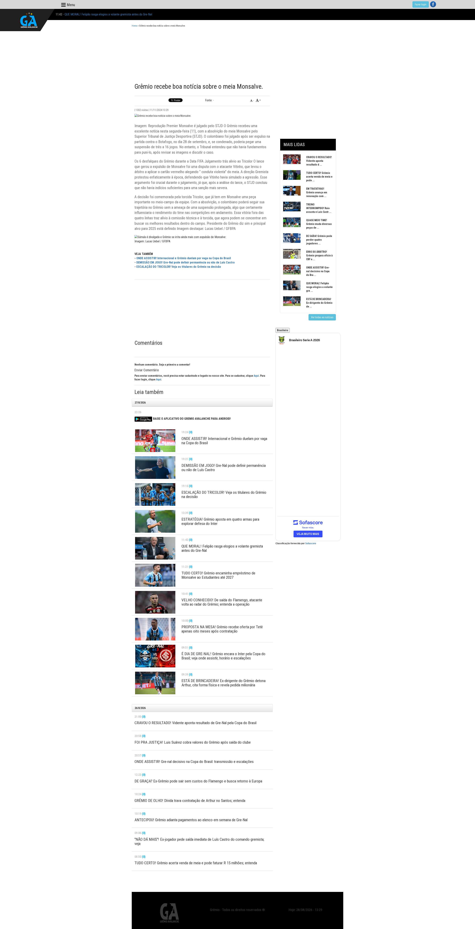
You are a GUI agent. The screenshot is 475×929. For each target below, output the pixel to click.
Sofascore (310, 543)
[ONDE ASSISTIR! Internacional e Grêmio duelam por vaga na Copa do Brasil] (155, 440)
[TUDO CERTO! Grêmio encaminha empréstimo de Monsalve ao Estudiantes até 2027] (155, 575)
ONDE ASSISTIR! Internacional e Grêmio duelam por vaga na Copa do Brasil (183, 258)
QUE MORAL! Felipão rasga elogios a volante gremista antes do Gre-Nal (108, 14)
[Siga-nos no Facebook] (433, 4)
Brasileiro (282, 330)
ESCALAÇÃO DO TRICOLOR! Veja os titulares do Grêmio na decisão (178, 266)
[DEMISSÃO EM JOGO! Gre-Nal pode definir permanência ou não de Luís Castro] (155, 467)
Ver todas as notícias (322, 317)
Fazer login (420, 4)
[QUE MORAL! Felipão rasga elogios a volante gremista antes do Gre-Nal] (155, 548)
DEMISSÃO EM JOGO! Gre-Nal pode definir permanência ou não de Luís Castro (185, 262)
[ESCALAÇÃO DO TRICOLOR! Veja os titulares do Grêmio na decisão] (155, 494)
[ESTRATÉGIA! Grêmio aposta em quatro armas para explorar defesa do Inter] (155, 521)
